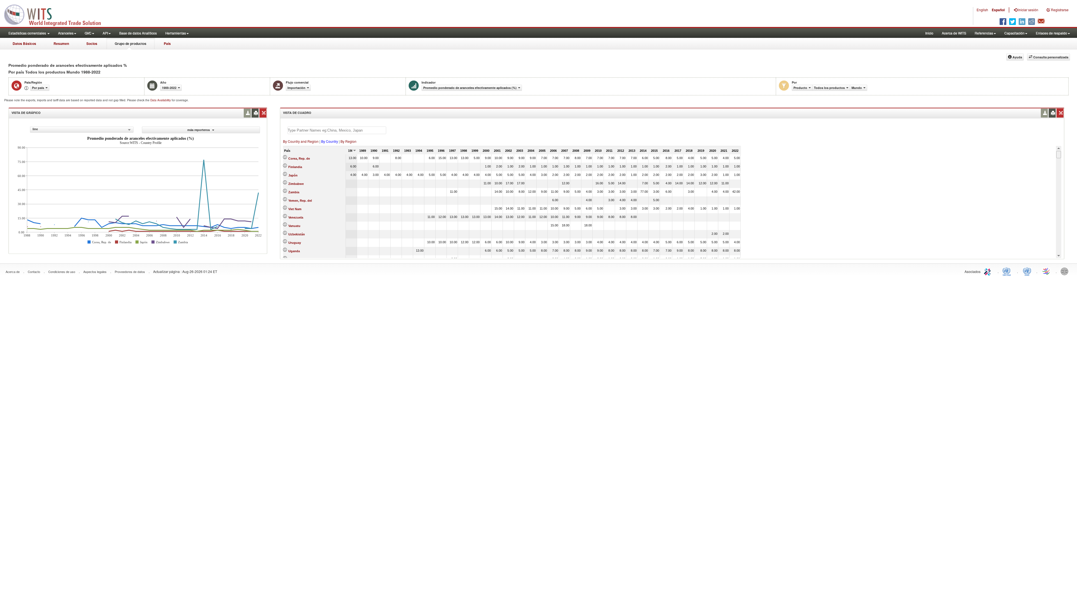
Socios (91, 43)
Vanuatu (294, 226)
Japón (293, 175)
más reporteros (199, 130)
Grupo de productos (130, 43)
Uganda (294, 251)
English (982, 9)
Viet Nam (295, 209)
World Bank (1065, 271)
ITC (988, 271)
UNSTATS (1027, 271)
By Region (348, 141)
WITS (56, 14)
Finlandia (295, 167)
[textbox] (336, 130)
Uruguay (294, 242)
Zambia (293, 192)
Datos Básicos (24, 43)
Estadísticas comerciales (27, 33)
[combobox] (82, 130)
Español (998, 9)
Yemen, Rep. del (300, 200)
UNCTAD (1007, 271)
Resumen (61, 43)
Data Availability (161, 100)
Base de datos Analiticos (138, 33)
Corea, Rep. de (299, 158)
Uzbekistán (296, 234)
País (167, 43)
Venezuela (295, 217)
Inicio (929, 33)
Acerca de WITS (954, 33)
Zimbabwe (296, 183)
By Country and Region (301, 141)
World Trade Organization (1046, 271)
